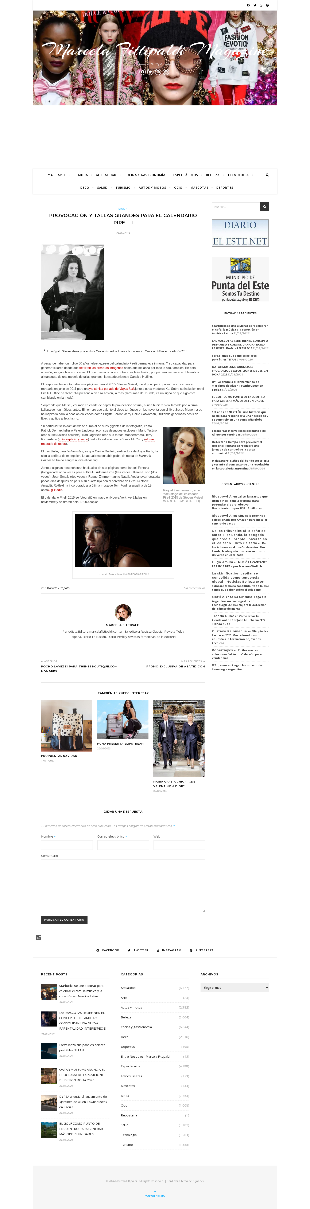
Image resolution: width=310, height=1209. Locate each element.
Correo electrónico (112, 836)
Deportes (224, 188)
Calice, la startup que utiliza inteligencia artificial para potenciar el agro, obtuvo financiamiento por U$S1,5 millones (240, 502)
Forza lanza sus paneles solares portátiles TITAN (234, 357)
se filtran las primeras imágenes (101, 368)
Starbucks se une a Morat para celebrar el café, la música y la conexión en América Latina (240, 329)
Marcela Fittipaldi (58, 588)
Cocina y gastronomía (144, 175)
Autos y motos (152, 188)
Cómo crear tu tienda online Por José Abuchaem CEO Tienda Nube (238, 620)
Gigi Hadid (55, 490)
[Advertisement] (155, 137)
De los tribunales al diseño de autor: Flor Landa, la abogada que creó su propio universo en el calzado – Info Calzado (239, 537)
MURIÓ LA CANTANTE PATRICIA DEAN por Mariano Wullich (239, 564)
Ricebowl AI (222, 496)
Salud (102, 188)
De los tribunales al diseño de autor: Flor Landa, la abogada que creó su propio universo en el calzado (239, 549)
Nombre (48, 836)
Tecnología (238, 175)
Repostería (129, 1115)
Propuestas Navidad (59, 755)
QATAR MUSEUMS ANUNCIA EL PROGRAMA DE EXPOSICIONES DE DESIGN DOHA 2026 (240, 370)
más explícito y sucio (73, 439)
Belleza (213, 175)
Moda (83, 175)
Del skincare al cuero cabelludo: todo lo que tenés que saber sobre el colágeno (240, 586)
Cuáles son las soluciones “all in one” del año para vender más (237, 654)
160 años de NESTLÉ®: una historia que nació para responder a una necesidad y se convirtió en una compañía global (240, 415)
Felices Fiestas (131, 1076)
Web (157, 836)
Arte (62, 175)
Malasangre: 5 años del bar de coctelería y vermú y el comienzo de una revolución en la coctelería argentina (240, 464)
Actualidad (106, 175)
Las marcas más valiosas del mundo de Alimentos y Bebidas (239, 432)
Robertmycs (222, 650)
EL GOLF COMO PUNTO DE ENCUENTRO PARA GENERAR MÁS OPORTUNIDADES (238, 398)
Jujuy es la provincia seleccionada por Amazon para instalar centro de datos (239, 520)
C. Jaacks (198, 1181)
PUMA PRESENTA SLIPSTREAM (120, 743)
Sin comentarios (194, 588)
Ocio (178, 188)
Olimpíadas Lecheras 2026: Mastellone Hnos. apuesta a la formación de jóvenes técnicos (240, 637)
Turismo (123, 188)
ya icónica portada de (112, 388)
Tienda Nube (223, 616)
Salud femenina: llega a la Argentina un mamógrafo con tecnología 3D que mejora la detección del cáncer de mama (239, 603)
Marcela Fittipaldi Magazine (155, 49)
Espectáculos (185, 175)
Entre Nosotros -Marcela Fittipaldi (145, 1056)
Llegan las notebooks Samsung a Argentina (237, 667)
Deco (84, 188)
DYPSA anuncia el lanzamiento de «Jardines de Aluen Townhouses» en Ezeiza (237, 385)
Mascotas (199, 188)
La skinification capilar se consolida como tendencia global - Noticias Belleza (235, 578)
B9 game (219, 665)
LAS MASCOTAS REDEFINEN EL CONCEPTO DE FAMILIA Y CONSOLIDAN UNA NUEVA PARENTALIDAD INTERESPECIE (240, 344)
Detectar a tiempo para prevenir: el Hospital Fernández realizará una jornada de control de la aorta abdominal (237, 447)
